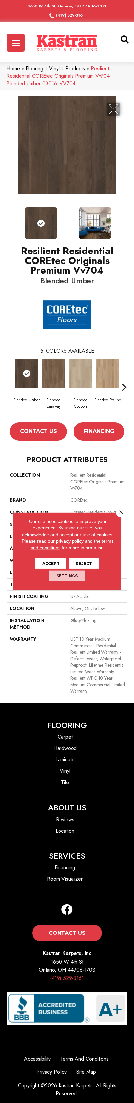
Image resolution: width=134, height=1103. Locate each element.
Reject (84, 563)
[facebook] (67, 910)
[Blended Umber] (26, 373)
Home (13, 68)
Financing (99, 431)
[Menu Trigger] (16, 43)
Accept (51, 563)
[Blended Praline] (107, 373)
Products (75, 68)
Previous (10, 220)
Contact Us (38, 431)
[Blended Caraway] (53, 373)
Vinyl (54, 68)
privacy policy (70, 541)
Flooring (34, 68)
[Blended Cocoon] (80, 373)
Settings (67, 575)
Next (124, 220)
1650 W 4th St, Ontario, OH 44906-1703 (67, 6)
